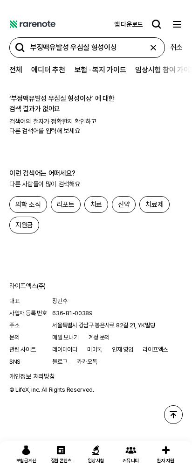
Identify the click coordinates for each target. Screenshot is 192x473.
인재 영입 (122, 349)
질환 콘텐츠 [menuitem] (61, 460)
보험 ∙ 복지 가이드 (100, 69)
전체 (15, 69)
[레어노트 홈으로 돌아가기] (32, 24)
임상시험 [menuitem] (96, 460)
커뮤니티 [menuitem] (131, 460)
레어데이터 (64, 349)
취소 (176, 47)
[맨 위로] (173, 414)
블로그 (59, 361)
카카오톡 (87, 361)
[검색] (156, 24)
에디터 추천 (48, 69)
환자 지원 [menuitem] (165, 460)
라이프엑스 (155, 349)
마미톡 (94, 349)
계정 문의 (99, 337)
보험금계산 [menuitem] (26, 460)
